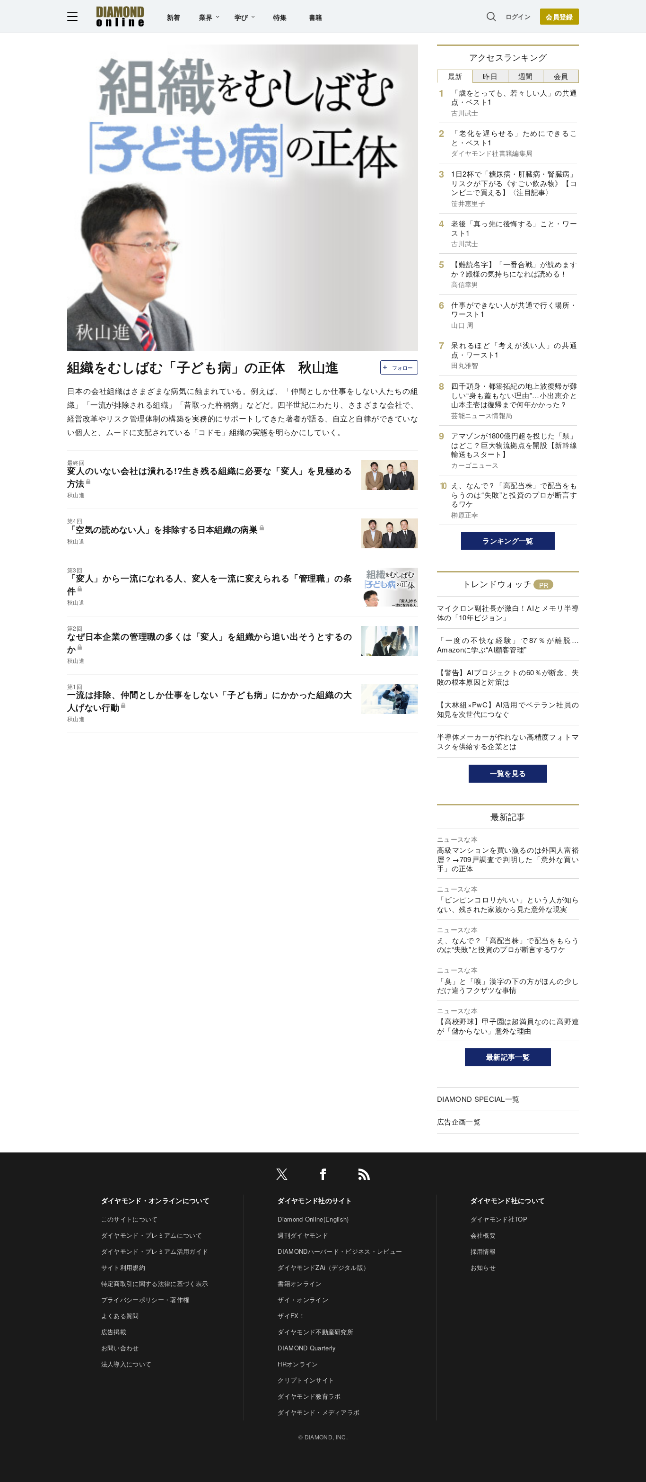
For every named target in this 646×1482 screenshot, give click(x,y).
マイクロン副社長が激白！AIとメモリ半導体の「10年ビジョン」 (508, 612)
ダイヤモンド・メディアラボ (318, 1412)
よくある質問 (120, 1315)
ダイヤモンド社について (508, 1200)
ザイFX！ (291, 1315)
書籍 (316, 17)
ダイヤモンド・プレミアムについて (151, 1235)
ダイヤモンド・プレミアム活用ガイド (154, 1251)
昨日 (490, 76)
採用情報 (483, 1251)
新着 (174, 17)
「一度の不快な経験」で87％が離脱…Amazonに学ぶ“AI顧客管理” (508, 644)
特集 (280, 17)
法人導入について (126, 1363)
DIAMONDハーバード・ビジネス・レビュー (340, 1251)
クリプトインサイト (306, 1379)
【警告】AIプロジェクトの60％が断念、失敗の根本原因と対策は (508, 677)
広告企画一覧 (458, 1121)
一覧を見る (508, 773)
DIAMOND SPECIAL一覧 (478, 1099)
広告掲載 (113, 1331)
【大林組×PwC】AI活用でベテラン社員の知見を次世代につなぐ (508, 709)
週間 (525, 76)
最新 (455, 76)
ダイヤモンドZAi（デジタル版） (323, 1267)
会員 (561, 76)
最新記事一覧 (508, 1057)
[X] (282, 1176)
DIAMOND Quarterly (307, 1347)
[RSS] (364, 1176)
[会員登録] (559, 17)
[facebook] (323, 1176)
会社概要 (483, 1235)
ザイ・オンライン (303, 1299)
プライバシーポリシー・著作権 (145, 1299)
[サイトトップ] (120, 16)
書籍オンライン (300, 1283)
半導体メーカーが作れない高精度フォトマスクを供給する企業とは (508, 741)
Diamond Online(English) (313, 1218)
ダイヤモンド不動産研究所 (315, 1331)
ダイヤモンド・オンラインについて (155, 1200)
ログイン (518, 16)
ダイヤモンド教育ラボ (309, 1396)
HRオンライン (298, 1363)
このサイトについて (129, 1218)
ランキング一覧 (507, 541)
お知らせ (483, 1267)
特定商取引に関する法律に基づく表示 (154, 1283)
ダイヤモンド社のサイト (315, 1200)
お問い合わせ (120, 1347)
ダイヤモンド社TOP (499, 1218)
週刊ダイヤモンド (303, 1235)
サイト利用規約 (123, 1267)
